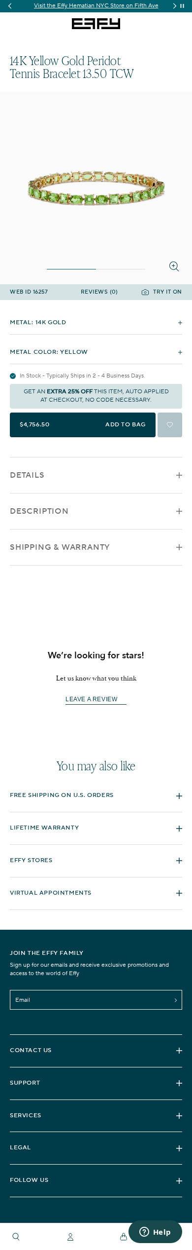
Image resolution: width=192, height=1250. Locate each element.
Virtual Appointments (51, 893)
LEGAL (20, 1147)
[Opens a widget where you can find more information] (155, 1232)
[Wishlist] (170, 425)
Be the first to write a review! (96, 699)
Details (27, 475)
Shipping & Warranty (60, 547)
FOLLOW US (29, 1180)
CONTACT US (31, 1050)
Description (39, 511)
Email (22, 1000)
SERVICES (25, 1115)
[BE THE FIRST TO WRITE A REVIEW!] (96, 716)
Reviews (99, 292)
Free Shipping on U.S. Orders (62, 795)
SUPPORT (25, 1083)
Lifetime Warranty (44, 828)
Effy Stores (31, 860)
